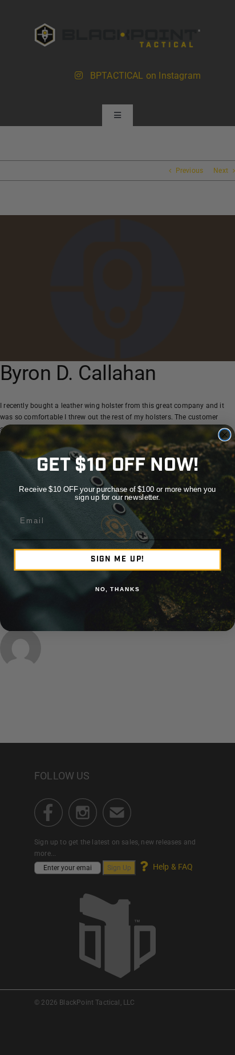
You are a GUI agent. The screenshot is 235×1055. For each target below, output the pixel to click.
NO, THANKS (117, 589)
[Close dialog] (224, 434)
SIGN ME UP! (118, 559)
